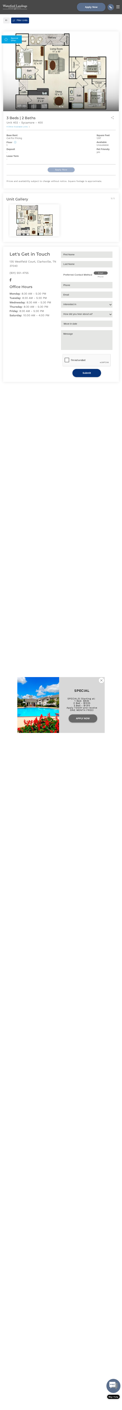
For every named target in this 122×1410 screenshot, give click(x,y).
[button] (113, 1389)
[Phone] (111, 7)
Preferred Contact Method (77, 274)
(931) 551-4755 (19, 272)
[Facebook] (11, 280)
